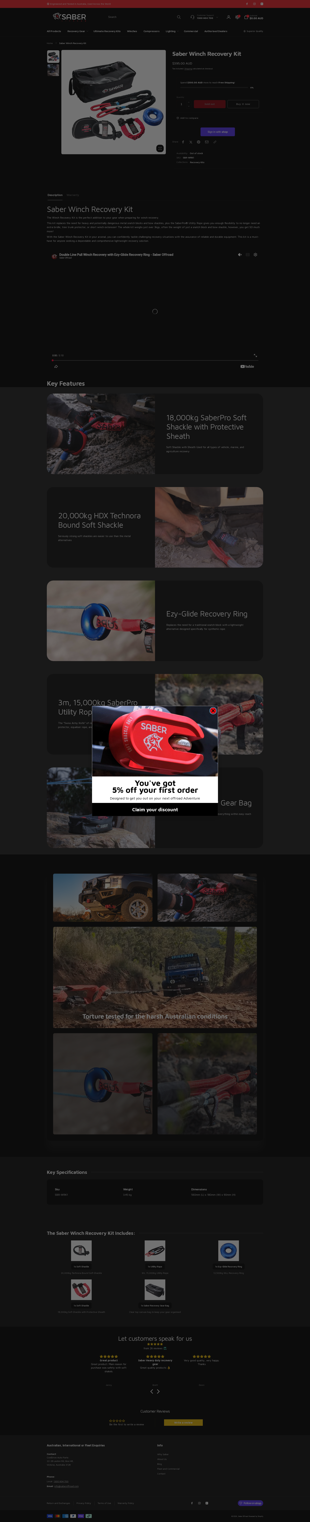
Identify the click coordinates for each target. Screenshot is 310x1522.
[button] (155, 741)
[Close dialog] (213, 710)
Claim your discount (155, 809)
